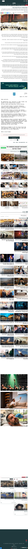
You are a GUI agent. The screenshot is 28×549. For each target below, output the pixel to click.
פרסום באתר (20, 543)
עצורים (14, 142)
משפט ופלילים (14, 5)
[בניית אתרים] (12, 546)
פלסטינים (17, 142)
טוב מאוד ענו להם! (23, 215)
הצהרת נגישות (7, 543)
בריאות (8, 5)
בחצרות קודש (23, 5)
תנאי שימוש (12, 543)
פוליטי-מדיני (18, 5)
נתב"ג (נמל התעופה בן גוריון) (22, 142)
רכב (3, 5)
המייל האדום (16, 543)
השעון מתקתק (26, 545)
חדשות (26, 5)
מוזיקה (10, 5)
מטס (26, 142)
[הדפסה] (4, 13)
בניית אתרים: (14, 546)
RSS (10, 543)
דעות (5, 5)
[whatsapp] (5, 13)
